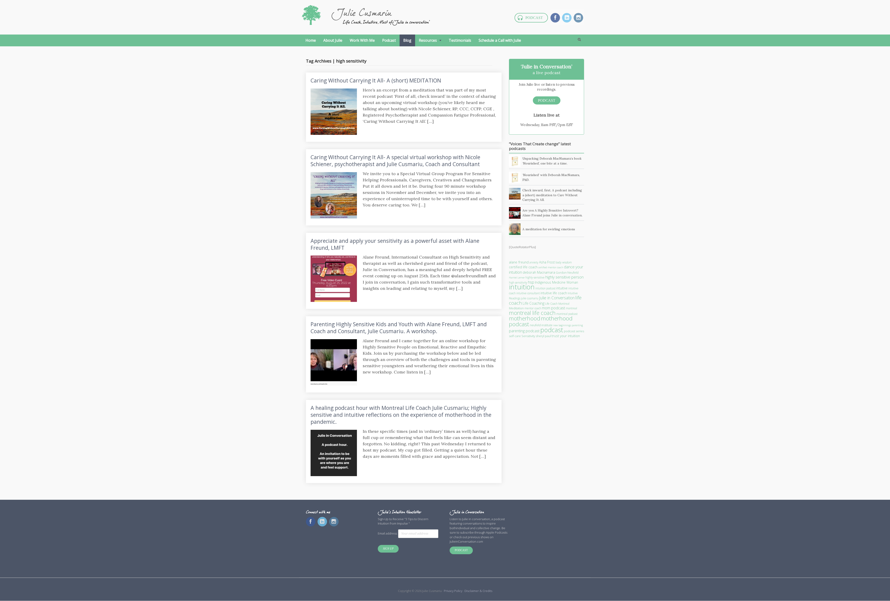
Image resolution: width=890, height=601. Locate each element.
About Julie (332, 40)
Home (310, 40)
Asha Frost (547, 262)
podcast (551, 330)
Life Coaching (533, 303)
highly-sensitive (535, 277)
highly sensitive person (564, 277)
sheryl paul (543, 336)
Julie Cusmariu (361, 14)
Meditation (516, 308)
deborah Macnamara (539, 272)
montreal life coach (532, 312)
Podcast (534, 18)
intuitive (562, 288)
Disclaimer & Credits (478, 591)
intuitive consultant (528, 293)
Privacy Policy (453, 591)
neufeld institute (541, 325)
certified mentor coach (550, 267)
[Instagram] (579, 18)
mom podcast (553, 307)
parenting (577, 325)
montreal (571, 308)
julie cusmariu (529, 298)
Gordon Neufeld (567, 272)
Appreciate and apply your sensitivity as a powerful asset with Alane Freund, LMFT (395, 244)
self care (515, 336)
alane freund (519, 262)
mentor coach (532, 308)
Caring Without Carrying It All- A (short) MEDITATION (376, 80)
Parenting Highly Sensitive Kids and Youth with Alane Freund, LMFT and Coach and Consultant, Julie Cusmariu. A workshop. (399, 327)
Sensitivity (528, 336)
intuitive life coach (553, 293)
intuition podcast (545, 288)
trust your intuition (566, 335)
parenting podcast (524, 330)
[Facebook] (555, 18)
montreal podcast (567, 314)
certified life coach (523, 267)
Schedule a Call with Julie (500, 40)
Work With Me (362, 40)
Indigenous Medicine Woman (556, 282)
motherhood (524, 318)
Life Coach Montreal (557, 304)
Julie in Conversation (557, 297)
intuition (522, 286)
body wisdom (564, 262)
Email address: (388, 533)
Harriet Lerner (517, 277)
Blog (407, 40)
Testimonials (460, 40)
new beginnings (562, 325)
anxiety (533, 262)
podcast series (574, 331)
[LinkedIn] (567, 18)
